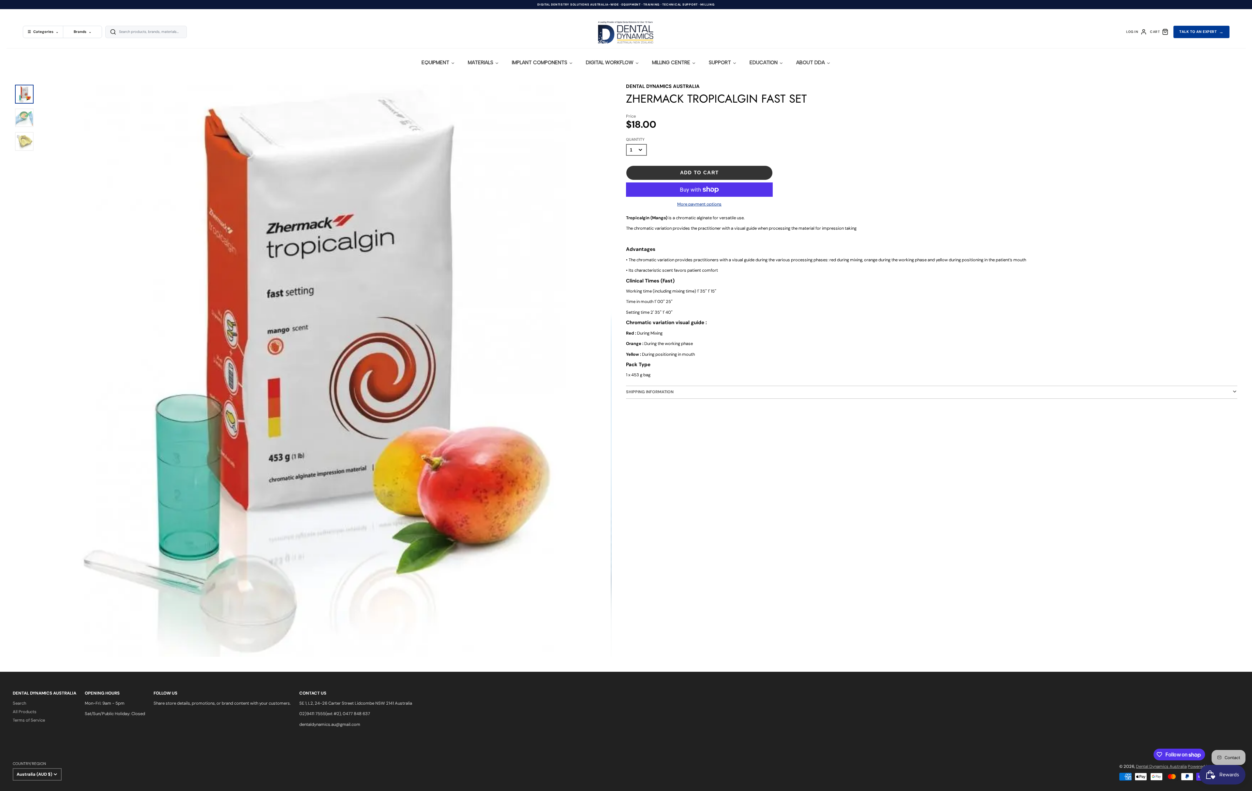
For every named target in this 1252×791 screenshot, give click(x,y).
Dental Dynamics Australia (1161, 766)
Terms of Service (29, 720)
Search (19, 703)
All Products (25, 711)
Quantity (635, 139)
